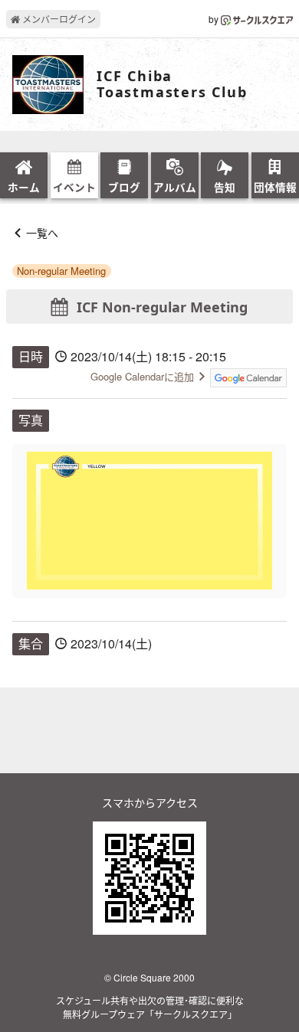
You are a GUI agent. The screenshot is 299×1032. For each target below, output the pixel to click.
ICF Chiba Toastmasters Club (172, 84)
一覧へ (42, 232)
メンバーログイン (58, 18)
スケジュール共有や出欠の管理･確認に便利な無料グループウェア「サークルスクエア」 (150, 1007)
